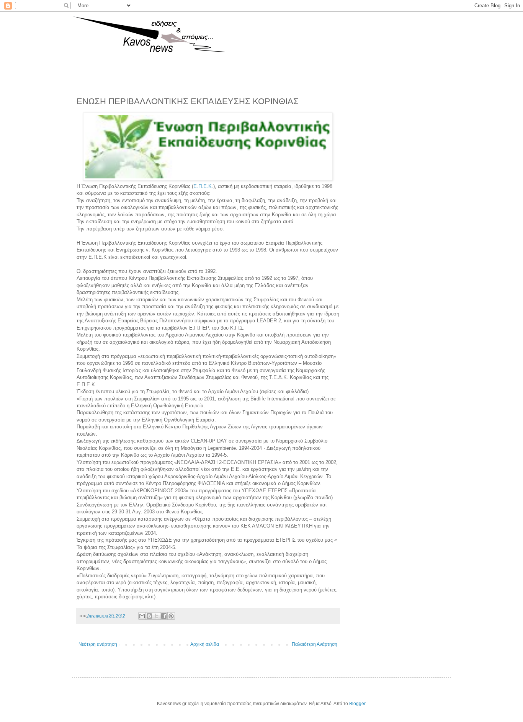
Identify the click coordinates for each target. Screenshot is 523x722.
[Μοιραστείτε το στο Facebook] (164, 616)
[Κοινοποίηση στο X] (156, 616)
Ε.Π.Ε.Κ (202, 186)
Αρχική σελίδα (204, 644)
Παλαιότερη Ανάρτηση (314, 644)
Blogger (357, 703)
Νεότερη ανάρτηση (97, 644)
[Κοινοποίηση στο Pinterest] (171, 616)
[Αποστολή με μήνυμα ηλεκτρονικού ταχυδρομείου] (142, 616)
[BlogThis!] (149, 616)
